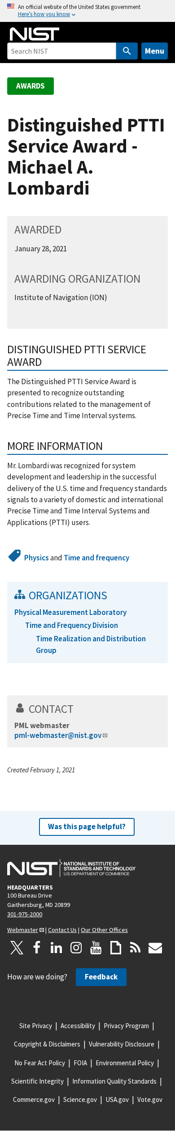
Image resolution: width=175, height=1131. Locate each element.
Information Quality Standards (114, 1081)
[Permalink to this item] (109, 446)
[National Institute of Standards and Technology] (71, 868)
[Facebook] (37, 947)
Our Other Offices (104, 930)
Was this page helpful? (87, 826)
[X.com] (17, 947)
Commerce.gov (34, 1099)
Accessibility (78, 1025)
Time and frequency (96, 558)
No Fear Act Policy (39, 1063)
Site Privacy (35, 1025)
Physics (36, 558)
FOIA (80, 1063)
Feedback (101, 977)
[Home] (34, 33)
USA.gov (117, 1099)
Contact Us (62, 930)
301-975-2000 (24, 914)
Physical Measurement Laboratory (70, 612)
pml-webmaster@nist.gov (57, 735)
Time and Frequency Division (71, 625)
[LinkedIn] (56, 947)
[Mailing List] (155, 947)
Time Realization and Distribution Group (91, 644)
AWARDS (30, 86)
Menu (154, 51)
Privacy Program (126, 1025)
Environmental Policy (125, 1063)
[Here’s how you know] (87, 11)
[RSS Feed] (135, 947)
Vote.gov (149, 1099)
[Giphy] (116, 947)
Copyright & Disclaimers (47, 1044)
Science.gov (80, 1099)
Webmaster (22, 930)
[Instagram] (76, 947)
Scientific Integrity (37, 1081)
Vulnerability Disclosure (121, 1044)
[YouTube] (96, 947)
